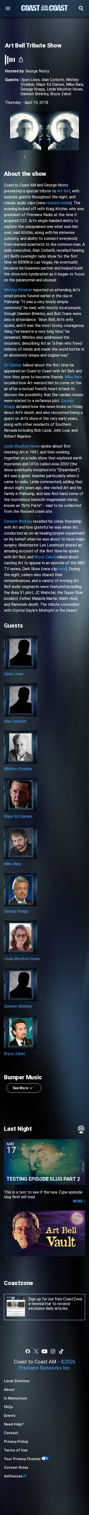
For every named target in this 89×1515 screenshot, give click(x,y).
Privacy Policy (16, 1441)
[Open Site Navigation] (8, 8)
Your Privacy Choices (22, 1459)
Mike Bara (74, 84)
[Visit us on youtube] (44, 1351)
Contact (11, 1433)
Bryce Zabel (60, 93)
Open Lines (30, 79)
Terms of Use (15, 1450)
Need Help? (14, 1424)
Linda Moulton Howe (65, 89)
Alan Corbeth (53, 79)
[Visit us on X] (36, 1351)
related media (58, 203)
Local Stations (16, 1381)
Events (9, 1415)
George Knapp (33, 89)
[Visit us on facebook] (28, 1351)
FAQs (8, 1407)
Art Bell (63, 191)
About (9, 1389)
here (62, 568)
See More (20, 1088)
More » (79, 1201)
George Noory (37, 71)
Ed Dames (13, 365)
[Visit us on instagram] (53, 1351)
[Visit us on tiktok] (61, 1351)
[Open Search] (81, 8)
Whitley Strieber (18, 290)
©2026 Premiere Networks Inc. (47, 1365)
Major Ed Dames (50, 84)
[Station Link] (44, 8)
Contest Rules (16, 1467)
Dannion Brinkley (34, 93)
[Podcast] (81, 1129)
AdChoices (13, 1476)
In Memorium (15, 1398)
